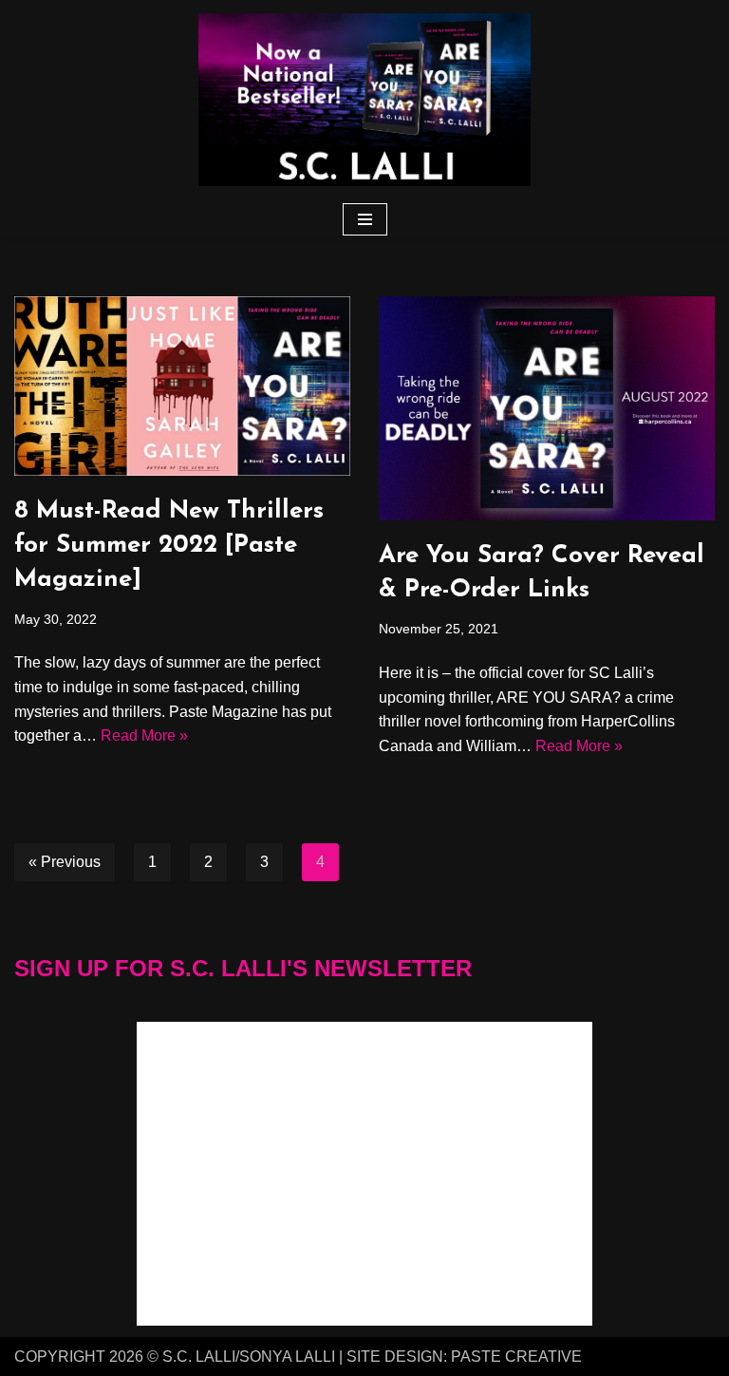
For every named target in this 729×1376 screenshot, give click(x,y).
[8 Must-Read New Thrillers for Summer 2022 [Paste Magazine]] (182, 386)
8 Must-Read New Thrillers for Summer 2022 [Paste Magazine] (169, 546)
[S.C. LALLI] (364, 99)
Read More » (144, 735)
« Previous (64, 862)
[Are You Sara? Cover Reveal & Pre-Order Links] (547, 408)
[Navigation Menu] (365, 219)
